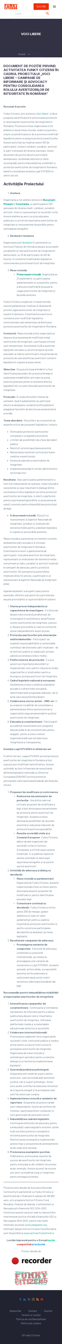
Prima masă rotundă (29, 274)
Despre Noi (15, 1311)
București (49, 199)
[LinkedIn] (24, 1299)
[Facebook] (20, 1299)
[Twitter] (29, 1299)
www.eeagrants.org (36, 1224)
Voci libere (42, 113)
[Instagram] (33, 1299)
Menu (54, 6)
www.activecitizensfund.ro (39, 1233)
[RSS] (37, 1299)
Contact (32, 1311)
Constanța (22, 203)
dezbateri (27, 242)
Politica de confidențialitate (31, 1319)
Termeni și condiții (31, 1315)
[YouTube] (42, 1299)
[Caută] (48, 13)
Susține (41, 6)
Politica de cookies (31, 1323)
